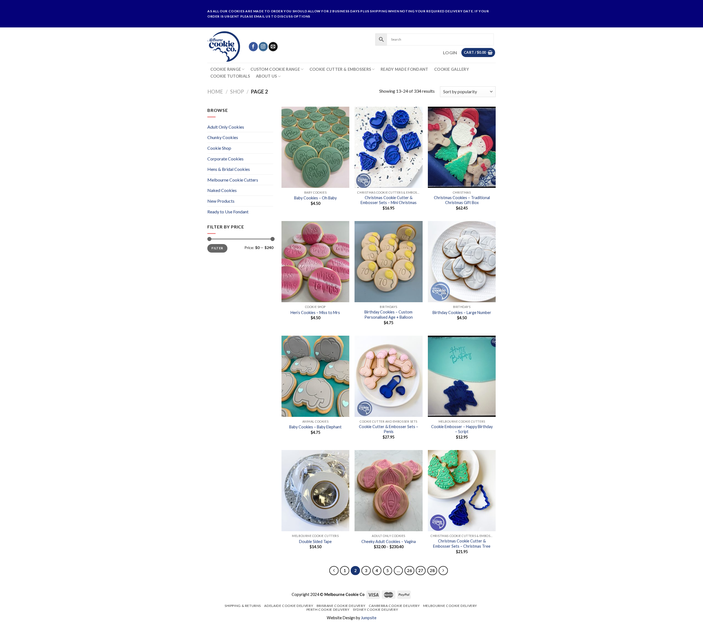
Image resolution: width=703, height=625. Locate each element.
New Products (221, 200)
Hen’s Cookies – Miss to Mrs (315, 312)
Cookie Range (225, 69)
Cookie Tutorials (230, 76)
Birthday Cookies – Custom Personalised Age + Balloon (388, 314)
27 (420, 570)
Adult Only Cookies (225, 126)
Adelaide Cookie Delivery (288, 606)
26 (409, 570)
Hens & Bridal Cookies (228, 169)
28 (432, 570)
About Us (266, 76)
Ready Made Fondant (404, 69)
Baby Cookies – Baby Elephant (315, 427)
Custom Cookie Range (275, 69)
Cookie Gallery (451, 69)
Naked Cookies (222, 190)
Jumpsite (368, 617)
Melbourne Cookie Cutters (232, 179)
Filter (217, 248)
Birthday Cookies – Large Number (462, 312)
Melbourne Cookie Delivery (450, 606)
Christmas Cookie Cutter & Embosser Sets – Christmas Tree (461, 543)
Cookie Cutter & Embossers (340, 69)
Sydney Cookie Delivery (375, 609)
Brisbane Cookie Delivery (341, 606)
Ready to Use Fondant (228, 211)
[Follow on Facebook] (253, 46)
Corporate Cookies (225, 158)
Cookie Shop (219, 148)
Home (215, 92)
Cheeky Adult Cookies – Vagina (388, 541)
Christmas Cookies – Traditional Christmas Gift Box (462, 200)
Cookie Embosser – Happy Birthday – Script (462, 429)
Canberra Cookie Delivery (394, 606)
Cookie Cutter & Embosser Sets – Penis (388, 429)
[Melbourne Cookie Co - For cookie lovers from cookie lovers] (223, 46)
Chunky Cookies (222, 137)
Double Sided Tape (315, 541)
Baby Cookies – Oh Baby (315, 198)
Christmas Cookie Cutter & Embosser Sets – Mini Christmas (389, 200)
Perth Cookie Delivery (328, 609)
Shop (237, 92)
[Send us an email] (273, 46)
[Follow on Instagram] (263, 46)
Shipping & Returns (243, 606)
